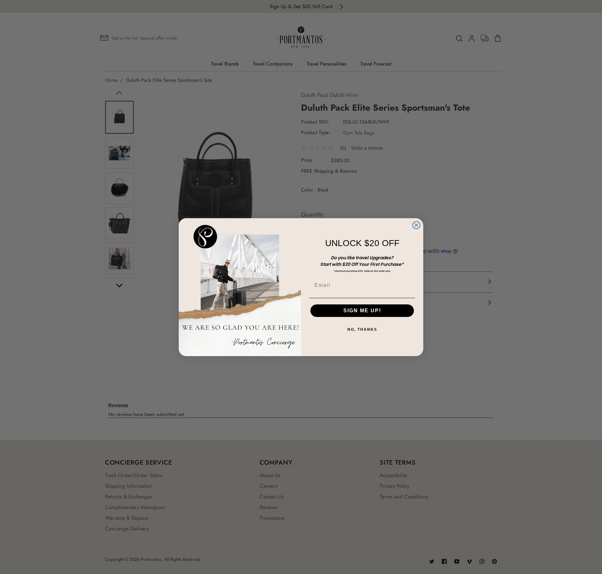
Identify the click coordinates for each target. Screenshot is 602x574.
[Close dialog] (416, 225)
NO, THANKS (362, 329)
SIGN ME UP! (362, 310)
